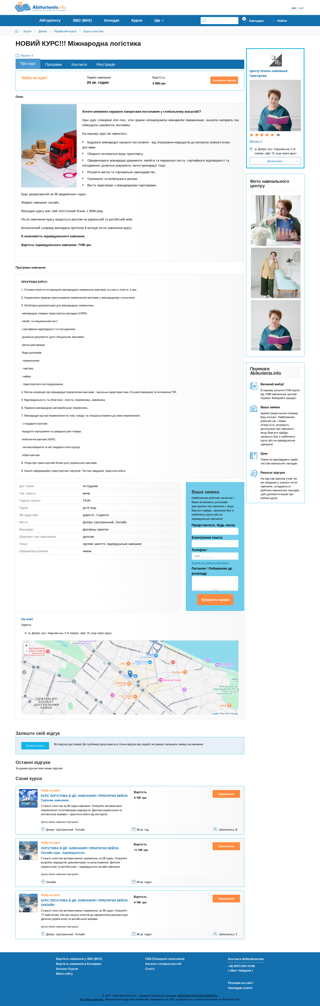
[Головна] (44, 7)
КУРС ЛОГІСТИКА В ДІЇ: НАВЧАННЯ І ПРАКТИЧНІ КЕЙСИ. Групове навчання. (84, 797)
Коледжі (111, 20)
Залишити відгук (35, 745)
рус (301, 8)
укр (293, 8)
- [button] (26, 651)
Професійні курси (65, 31)
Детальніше (274, 161)
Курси (136, 20)
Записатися (226, 794)
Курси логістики (94, 31)
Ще (157, 20)
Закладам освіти (240, 988)
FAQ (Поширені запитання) (164, 959)
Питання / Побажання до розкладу (212, 571)
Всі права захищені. (92, 999)
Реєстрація (105, 64)
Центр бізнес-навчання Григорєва (269, 73)
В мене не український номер (210, 563)
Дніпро (43, 31)
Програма (53, 64)
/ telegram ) (245, 970)
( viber (232, 970)
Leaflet (215, 713)
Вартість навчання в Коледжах (78, 964)
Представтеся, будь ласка (213, 525)
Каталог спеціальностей (163, 964)
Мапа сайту (64, 973)
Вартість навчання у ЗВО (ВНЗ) (79, 959)
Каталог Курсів (67, 969)
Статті (149, 969)
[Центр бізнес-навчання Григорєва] (275, 220)
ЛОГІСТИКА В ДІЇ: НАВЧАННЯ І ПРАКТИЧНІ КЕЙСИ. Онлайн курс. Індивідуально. (80, 850)
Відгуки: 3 (256, 141)
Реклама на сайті (240, 983)
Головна (17, 31)
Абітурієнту (50, 20)
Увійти (282, 20)
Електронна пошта (207, 537)
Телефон (200, 549)
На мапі (27, 619)
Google (234, 713)
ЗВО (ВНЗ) (82, 20)
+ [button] (26, 645)
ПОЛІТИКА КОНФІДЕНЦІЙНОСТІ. (197, 995)
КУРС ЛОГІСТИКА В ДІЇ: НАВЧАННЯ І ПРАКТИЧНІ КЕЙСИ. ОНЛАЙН (84, 902)
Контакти (79, 64)
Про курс (28, 63)
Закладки (256, 20)
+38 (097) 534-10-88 (241, 966)
